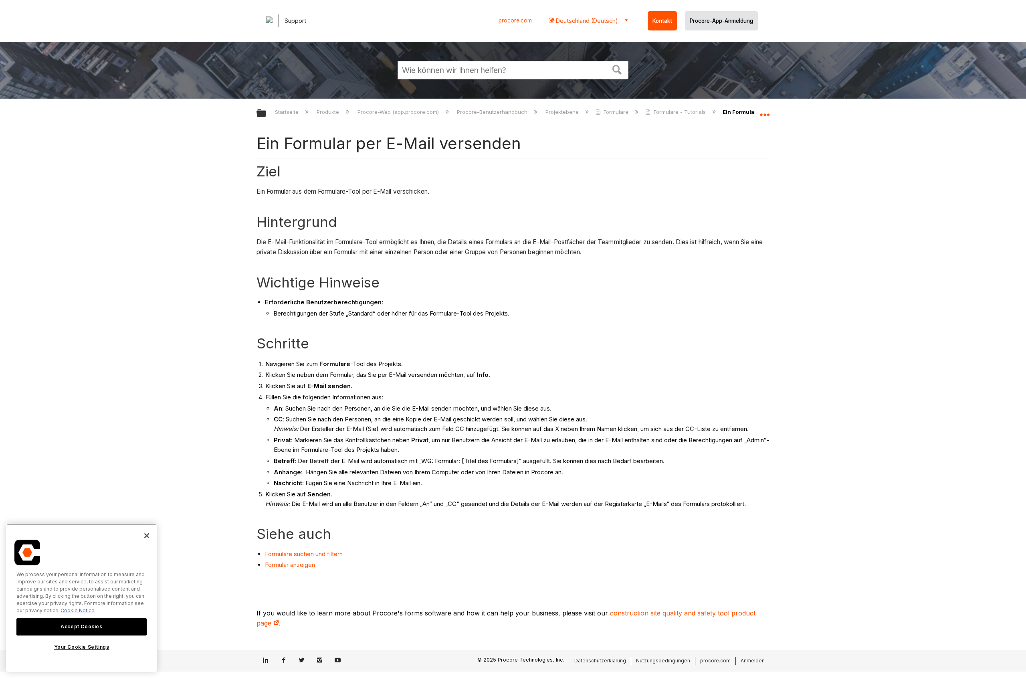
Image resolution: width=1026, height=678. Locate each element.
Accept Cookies (81, 626)
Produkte (329, 112)
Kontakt (662, 21)
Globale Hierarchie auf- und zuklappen (266, 113)
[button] (617, 69)
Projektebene (562, 112)
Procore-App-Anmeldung (721, 21)
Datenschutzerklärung (600, 661)
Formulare (616, 112)
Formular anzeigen (291, 565)
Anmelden (753, 661)
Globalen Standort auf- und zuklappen (765, 111)
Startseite (287, 112)
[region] (81, 598)
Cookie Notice (78, 610)
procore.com (515, 20)
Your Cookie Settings (81, 647)
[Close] (147, 535)
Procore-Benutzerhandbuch (493, 112)
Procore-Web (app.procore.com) (398, 112)
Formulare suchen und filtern (304, 554)
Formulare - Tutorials (679, 112)
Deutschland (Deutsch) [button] (586, 20)
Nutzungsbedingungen (663, 661)
